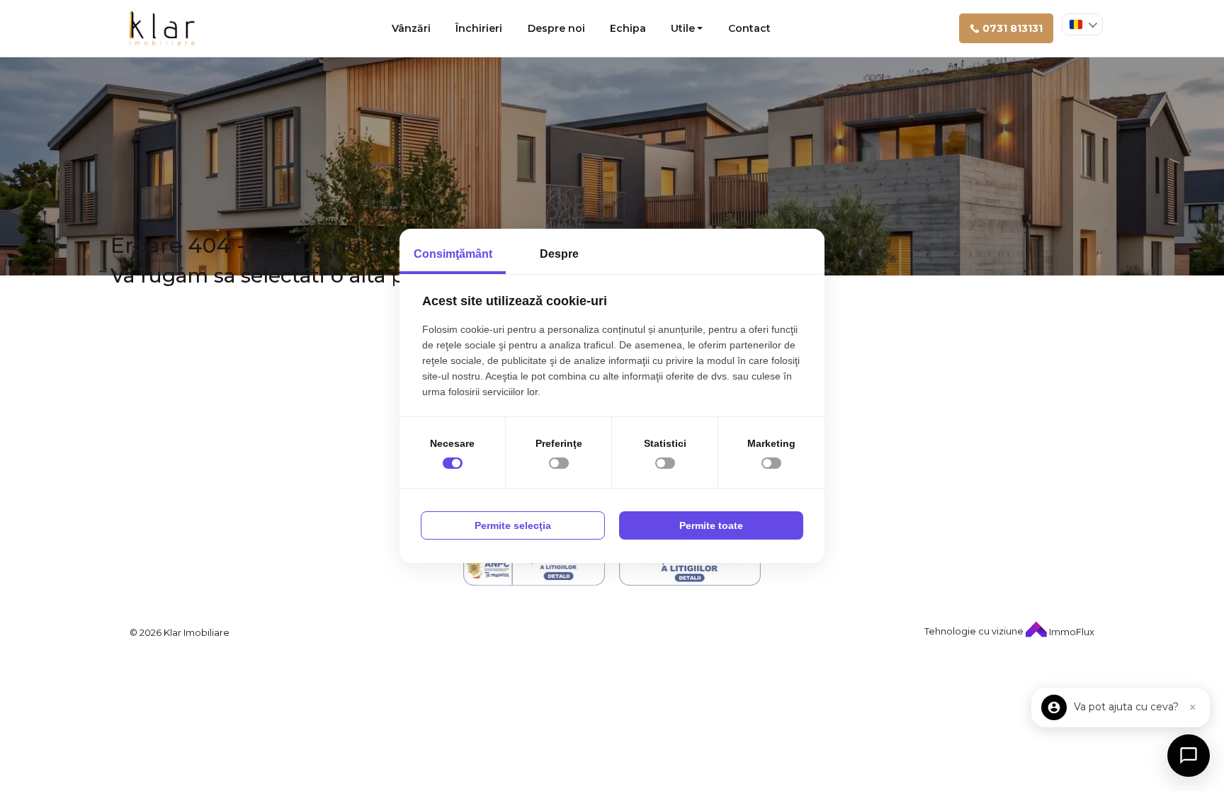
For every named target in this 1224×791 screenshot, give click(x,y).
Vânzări (411, 28)
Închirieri (478, 28)
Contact (749, 28)
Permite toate (711, 525)
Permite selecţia (513, 525)
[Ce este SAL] (534, 568)
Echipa (628, 28)
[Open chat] (1188, 755)
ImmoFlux (1070, 631)
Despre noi (556, 28)
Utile (683, 28)
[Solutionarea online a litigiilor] (690, 568)
